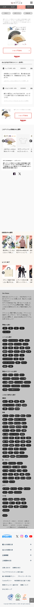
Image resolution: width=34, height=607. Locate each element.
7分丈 (17, 441)
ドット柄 (19, 470)
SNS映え (13, 456)
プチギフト (5, 502)
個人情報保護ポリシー (8, 576)
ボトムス (16, 374)
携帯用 (22, 434)
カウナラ (13, 525)
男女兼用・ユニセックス (22, 456)
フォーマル (12, 481)
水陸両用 (24, 405)
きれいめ (23, 478)
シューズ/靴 (23, 378)
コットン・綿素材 (7, 467)
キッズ (12, 6)
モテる (10, 449)
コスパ (22, 452)
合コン (27, 340)
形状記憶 (17, 408)
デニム (5, 463)
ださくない (5, 426)
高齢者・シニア (23, 506)
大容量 (24, 430)
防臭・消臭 (18, 405)
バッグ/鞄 (5, 382)
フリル (5, 474)
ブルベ (5, 449)
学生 (16, 506)
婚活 (22, 347)
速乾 (22, 401)
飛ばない (23, 415)
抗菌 (5, 408)
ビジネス (5, 340)
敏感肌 (11, 445)
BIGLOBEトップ (7, 589)
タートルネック (12, 463)
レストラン (25, 344)
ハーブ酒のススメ (11, 527)
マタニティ (16, 351)
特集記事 (28, 13)
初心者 (22, 499)
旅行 (5, 347)
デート (5, 344)
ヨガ (16, 359)
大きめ (24, 426)
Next (30, 140)
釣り (18, 362)
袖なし (11, 441)
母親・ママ (12, 502)
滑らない (12, 415)
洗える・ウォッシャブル (8, 405)
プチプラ (16, 452)
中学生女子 (16, 499)
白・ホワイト (6, 488)
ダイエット (24, 362)
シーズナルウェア (16, 386)
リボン (10, 474)
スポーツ (16, 355)
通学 (5, 355)
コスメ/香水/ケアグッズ (13, 389)
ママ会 (10, 351)
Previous (3, 140)
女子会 (27, 347)
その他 (5, 389)
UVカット (5, 401)
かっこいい (5, 481)
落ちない (5, 423)
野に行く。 (6, 525)
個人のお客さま (7, 544)
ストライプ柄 (12, 470)
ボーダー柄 (23, 467)
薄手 (17, 438)
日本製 (22, 441)
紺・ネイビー (27, 488)
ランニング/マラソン (7, 359)
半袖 (23, 438)
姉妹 (24, 502)
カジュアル (11, 478)
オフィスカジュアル (13, 340)
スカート (22, 374)
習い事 (28, 351)
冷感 (11, 401)
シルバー (5, 492)
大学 (16, 347)
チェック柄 (5, 470)
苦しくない (5, 415)
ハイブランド (23, 449)
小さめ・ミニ (6, 430)
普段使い (29, 478)
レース (24, 470)
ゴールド (11, 492)
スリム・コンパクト (14, 434)
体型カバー (5, 445)
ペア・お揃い (6, 456)
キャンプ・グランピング (8, 362)
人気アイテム (17, 13)
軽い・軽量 (5, 434)
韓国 (29, 441)
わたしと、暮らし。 (8, 523)
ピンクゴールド (17, 492)
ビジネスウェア (6, 378)
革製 (16, 474)
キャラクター (6, 510)
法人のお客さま (7, 550)
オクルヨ (20, 521)
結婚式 (5, 366)
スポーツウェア (6, 386)
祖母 (18, 502)
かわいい (28, 474)
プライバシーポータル (24, 576)
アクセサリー (27, 382)
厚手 (12, 438)
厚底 (23, 445)
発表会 (22, 351)
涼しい (10, 419)
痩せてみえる (17, 423)
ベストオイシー (19, 523)
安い (11, 452)
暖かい (5, 419)
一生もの (5, 452)
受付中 (6, 13)
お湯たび (26, 521)
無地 (22, 474)
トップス (5, 374)
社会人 (10, 506)
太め (13, 430)
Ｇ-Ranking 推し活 (22, 527)
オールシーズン (6, 331)
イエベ (28, 445)
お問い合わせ (6, 568)
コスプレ (5, 515)
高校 (11, 347)
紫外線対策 (12, 426)
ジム (22, 355)
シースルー (19, 463)
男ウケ (16, 449)
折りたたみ (5, 438)
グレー (20, 488)
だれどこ (14, 521)
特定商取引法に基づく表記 (22, 581)
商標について (24, 585)
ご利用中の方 (6, 560)
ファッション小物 (19, 382)
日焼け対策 (18, 426)
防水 (17, 401)
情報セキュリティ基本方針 (10, 585)
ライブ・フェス (17, 344)
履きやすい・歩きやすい (20, 419)
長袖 (29, 438)
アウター (11, 374)
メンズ (4, 6)
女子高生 (11, 499)
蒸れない (17, 415)
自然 (17, 478)
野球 (22, 359)
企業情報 (5, 555)
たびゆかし (26, 525)
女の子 (5, 506)
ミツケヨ (19, 525)
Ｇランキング (6, 521)
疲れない (29, 415)
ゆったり (18, 430)
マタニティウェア (25, 386)
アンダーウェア (15, 378)
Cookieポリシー (7, 581)
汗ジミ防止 (11, 408)
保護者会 (5, 351)
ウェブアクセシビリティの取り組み (12, 572)
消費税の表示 (16, 568)
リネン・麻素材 (16, 467)
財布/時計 (11, 382)
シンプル (5, 478)
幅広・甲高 (5, 441)
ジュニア (5, 499)
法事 (11, 366)
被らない (11, 423)
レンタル (17, 445)
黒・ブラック (13, 488)
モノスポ (27, 523)
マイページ (29, 6)
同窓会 (10, 344)
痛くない (24, 423)
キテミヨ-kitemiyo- (7, 160)
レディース (21, 6)
